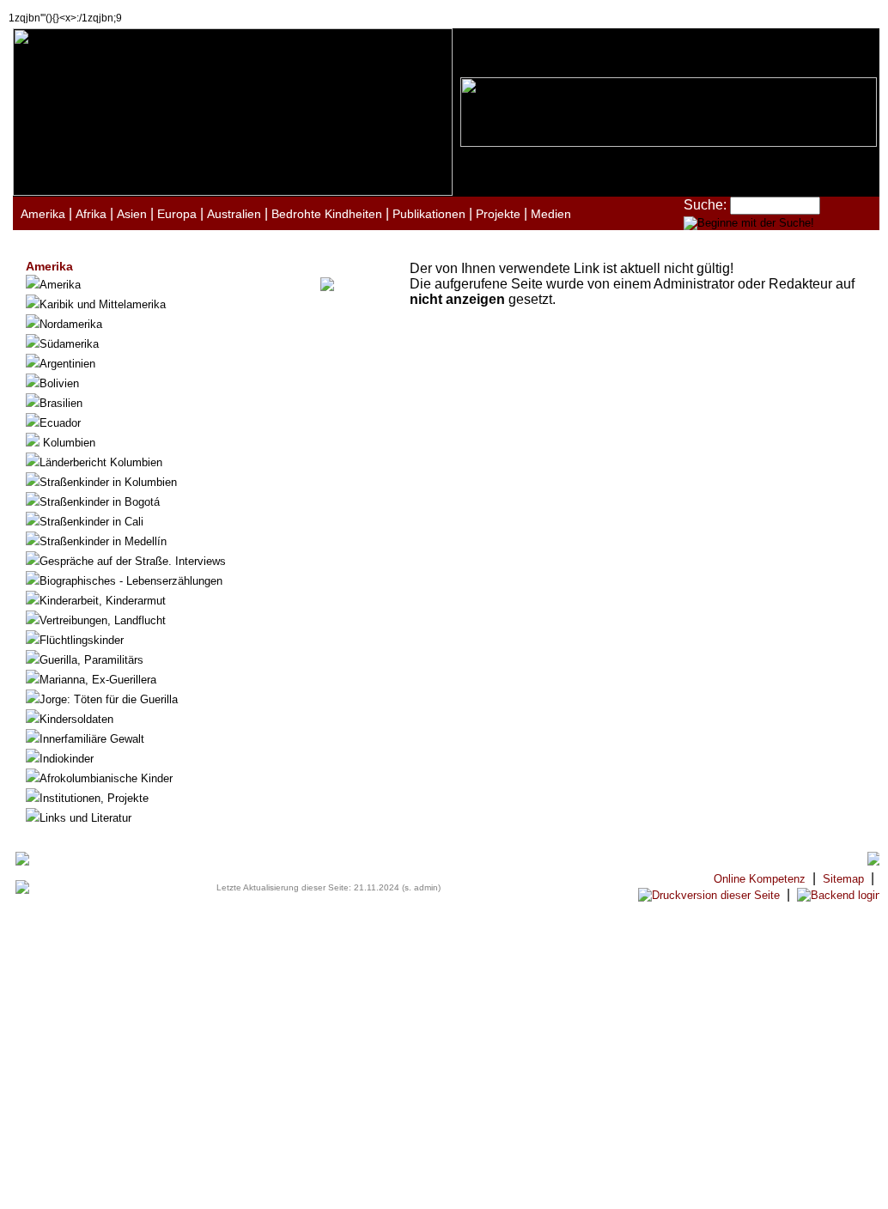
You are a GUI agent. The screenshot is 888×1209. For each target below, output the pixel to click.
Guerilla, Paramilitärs (91, 659)
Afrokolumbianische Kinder (106, 778)
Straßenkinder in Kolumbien (108, 482)
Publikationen (428, 214)
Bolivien (59, 383)
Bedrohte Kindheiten (326, 214)
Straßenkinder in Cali (91, 521)
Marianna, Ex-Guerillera (98, 679)
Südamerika (69, 343)
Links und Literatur (85, 817)
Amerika (43, 214)
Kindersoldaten (76, 719)
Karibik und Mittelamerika (103, 304)
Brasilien (61, 403)
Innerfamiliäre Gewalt (92, 738)
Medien (551, 214)
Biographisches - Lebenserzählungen (131, 580)
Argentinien (67, 363)
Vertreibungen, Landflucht (103, 620)
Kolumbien (67, 442)
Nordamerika (71, 324)
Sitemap (843, 878)
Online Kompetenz (760, 878)
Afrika (91, 214)
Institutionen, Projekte (94, 798)
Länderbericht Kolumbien (101, 462)
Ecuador (60, 422)
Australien (234, 214)
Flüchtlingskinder (82, 640)
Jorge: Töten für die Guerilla (109, 699)
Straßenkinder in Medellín (103, 541)
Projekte (498, 214)
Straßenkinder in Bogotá (100, 501)
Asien (132, 214)
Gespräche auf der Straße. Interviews (133, 561)
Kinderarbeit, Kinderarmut (103, 600)
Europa (177, 214)
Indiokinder (67, 758)
